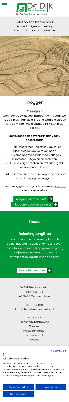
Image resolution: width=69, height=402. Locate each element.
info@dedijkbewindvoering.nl (34, 309)
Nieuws (34, 339)
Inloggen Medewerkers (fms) (32, 204)
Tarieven (34, 326)
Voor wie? (34, 317)
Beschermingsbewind (34, 321)
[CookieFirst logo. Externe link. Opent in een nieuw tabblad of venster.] (4, 354)
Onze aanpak (34, 335)
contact (60, 186)
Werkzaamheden (34, 330)
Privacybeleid (58, 351)
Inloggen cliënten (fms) (31, 199)
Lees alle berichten (32, 270)
